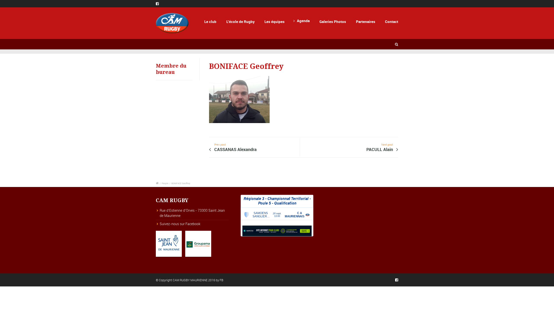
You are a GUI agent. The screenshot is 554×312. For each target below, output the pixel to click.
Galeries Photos (332, 21)
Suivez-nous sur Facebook (180, 223)
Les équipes (274, 21)
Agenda (303, 20)
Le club (210, 21)
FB (221, 280)
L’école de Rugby (240, 21)
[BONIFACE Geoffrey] (239, 101)
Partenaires (365, 21)
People (165, 183)
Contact (391, 21)
